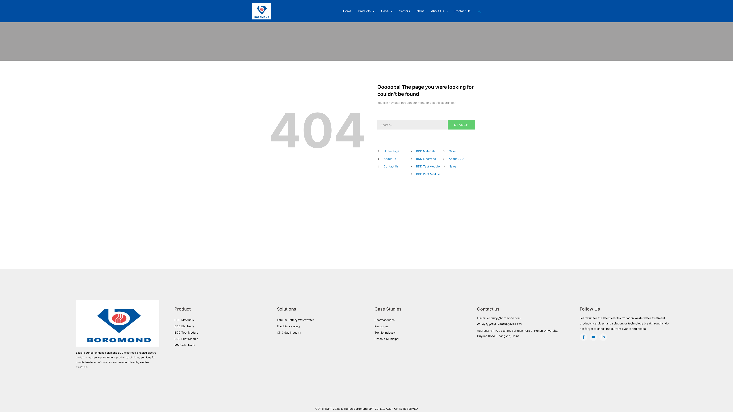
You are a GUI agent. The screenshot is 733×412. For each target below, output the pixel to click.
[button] (479, 11)
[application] (373, 11)
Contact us (488, 308)
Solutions (286, 308)
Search (461, 125)
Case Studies (388, 308)
